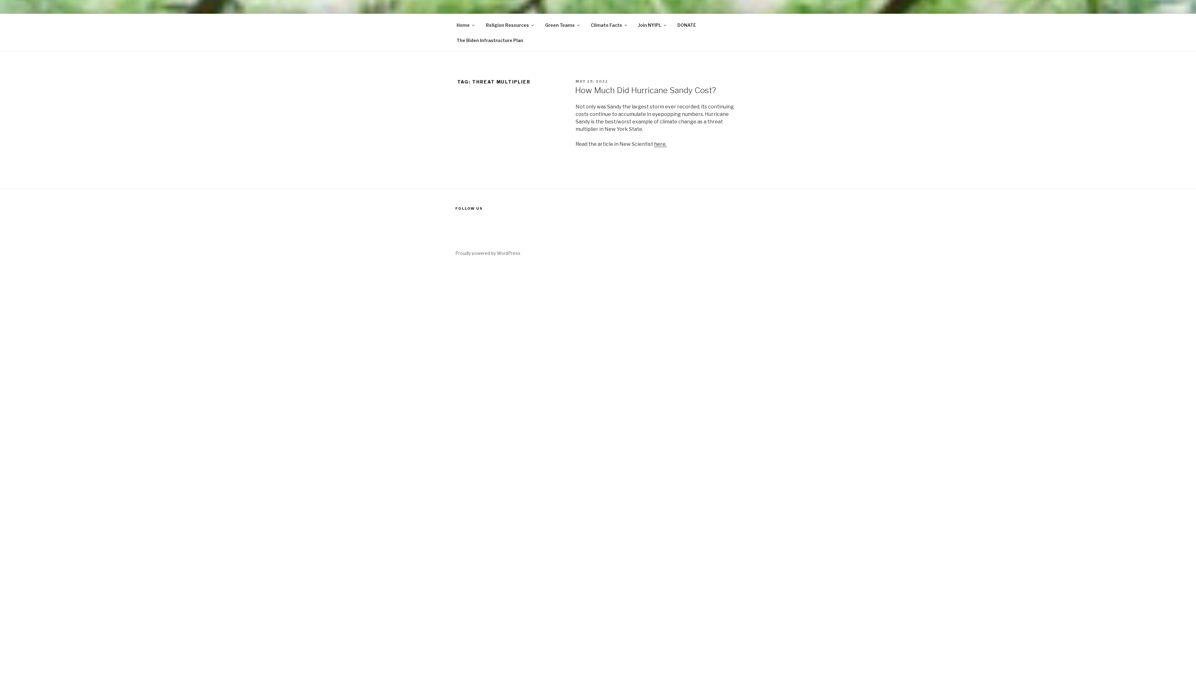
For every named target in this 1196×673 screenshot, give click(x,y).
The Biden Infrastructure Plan (490, 40)
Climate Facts (606, 25)
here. (660, 144)
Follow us (469, 208)
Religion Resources (507, 25)
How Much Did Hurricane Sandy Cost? (645, 90)
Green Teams (560, 25)
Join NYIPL (649, 25)
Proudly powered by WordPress (487, 253)
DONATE (686, 25)
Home (463, 25)
